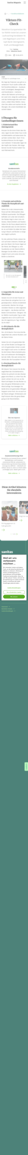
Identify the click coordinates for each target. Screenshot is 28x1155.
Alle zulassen (14, 596)
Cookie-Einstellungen (14, 587)
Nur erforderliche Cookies (14, 592)
